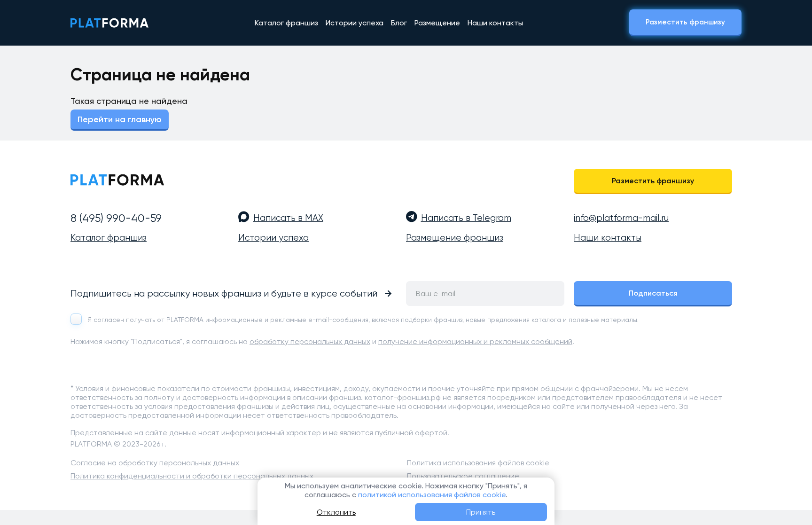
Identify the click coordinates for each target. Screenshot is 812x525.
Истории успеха (354, 22)
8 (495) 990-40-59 (116, 218)
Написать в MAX (288, 218)
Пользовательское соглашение (463, 475)
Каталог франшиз (286, 22)
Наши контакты (495, 22)
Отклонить (336, 512)
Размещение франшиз (454, 238)
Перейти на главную (120, 119)
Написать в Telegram (466, 218)
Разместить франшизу (685, 22)
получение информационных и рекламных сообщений (475, 341)
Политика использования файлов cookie (478, 462)
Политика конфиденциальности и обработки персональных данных (191, 475)
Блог (399, 22)
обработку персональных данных (310, 341)
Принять (480, 512)
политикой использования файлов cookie (432, 494)
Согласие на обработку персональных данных (154, 462)
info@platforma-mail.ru (621, 218)
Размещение (437, 22)
